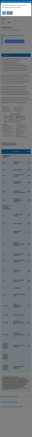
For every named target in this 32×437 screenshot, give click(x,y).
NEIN (9, 13)
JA (4, 13)
